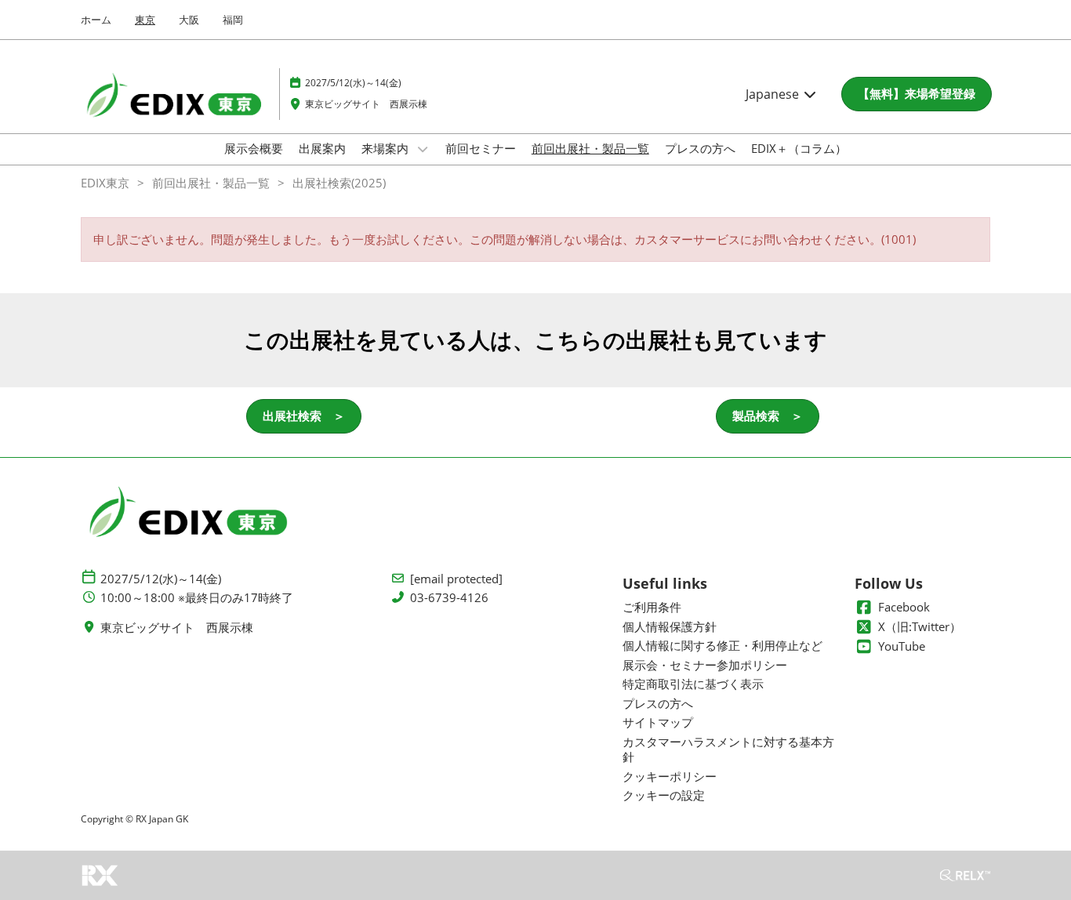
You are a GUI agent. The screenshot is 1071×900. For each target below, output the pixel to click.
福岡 (233, 20)
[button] (916, 94)
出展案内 (322, 148)
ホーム (96, 20)
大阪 (189, 20)
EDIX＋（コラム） (799, 148)
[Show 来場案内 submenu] (423, 148)
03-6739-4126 (449, 597)
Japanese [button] (774, 94)
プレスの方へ (700, 148)
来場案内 (386, 148)
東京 (145, 20)
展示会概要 (253, 148)
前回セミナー (480, 148)
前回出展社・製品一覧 (590, 148)
